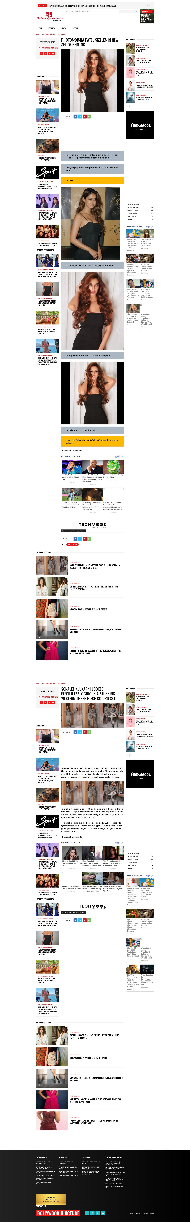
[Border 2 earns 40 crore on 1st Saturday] (47, 146)
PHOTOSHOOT (62, 34)
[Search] (136, 11)
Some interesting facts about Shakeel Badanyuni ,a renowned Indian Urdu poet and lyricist (45, 1177)
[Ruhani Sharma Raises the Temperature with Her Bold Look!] (130, 72)
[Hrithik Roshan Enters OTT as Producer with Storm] (47, 231)
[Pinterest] (85, 116)
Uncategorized (43, 241)
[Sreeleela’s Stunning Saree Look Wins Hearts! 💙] (130, 97)
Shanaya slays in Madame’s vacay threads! (88, 609)
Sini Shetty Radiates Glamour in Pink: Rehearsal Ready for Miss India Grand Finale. (95, 652)
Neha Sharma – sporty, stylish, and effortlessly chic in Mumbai (47, 101)
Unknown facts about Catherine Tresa (43, 1162)
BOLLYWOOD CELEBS (145, 11)
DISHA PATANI (72, 544)
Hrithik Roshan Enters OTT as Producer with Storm (47, 244)
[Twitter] (49, 53)
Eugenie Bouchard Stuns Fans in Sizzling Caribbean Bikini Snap (47, 331)
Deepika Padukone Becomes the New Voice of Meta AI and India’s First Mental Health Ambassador (47, 216)
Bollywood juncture (50, 47)
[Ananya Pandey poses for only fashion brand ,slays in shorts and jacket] (52, 629)
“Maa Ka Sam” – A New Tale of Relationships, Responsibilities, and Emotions (47, 130)
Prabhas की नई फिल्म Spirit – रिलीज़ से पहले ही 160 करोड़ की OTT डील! (47, 186)
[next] (151, 5)
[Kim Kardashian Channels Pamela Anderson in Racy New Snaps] (47, 289)
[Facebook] (41, 53)
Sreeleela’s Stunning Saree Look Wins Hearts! (144, 98)
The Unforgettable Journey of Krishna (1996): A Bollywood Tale (115, 1174)
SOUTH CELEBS (141, 58)
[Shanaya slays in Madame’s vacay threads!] (52, 608)
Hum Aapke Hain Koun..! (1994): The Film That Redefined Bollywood (114, 1163)
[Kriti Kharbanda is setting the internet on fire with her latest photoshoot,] (52, 586)
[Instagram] (45, 53)
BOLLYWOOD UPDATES (45, 182)
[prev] (147, 5)
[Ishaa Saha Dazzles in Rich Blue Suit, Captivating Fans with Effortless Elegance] (47, 260)
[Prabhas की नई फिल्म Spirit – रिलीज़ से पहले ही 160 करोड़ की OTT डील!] (47, 172)
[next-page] (130, 106)
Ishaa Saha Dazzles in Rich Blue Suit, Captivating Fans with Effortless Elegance (47, 274)
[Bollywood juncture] (39, 48)
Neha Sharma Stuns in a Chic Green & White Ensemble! (143, 49)
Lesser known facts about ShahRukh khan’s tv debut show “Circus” (90, 1173)
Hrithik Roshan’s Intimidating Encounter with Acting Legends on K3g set (114, 1169)
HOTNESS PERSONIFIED (45, 270)
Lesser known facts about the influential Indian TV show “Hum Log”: (91, 1167)
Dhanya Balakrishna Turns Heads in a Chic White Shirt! (144, 86)
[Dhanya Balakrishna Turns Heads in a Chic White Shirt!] (130, 85)
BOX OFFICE (42, 155)
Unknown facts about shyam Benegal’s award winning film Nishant (68, 1167)
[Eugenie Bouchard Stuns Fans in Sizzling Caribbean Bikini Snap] (47, 317)
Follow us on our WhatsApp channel (73, 531)
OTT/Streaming (43, 124)
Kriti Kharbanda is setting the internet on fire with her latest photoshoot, (94, 588)
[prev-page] (127, 106)
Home (37, 34)
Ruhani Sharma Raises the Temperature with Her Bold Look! (144, 74)
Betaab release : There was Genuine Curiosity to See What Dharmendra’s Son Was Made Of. (114, 1185)
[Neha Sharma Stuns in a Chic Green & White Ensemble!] (130, 48)
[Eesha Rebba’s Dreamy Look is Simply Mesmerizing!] (130, 60)
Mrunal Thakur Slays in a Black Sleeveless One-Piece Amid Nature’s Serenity (147, 18)
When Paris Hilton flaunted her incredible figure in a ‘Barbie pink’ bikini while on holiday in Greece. (47, 361)
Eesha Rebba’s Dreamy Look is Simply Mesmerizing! (144, 61)
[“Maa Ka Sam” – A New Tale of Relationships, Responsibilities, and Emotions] (47, 115)
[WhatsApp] (89, 116)
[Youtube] (53, 53)
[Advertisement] (102, 18)
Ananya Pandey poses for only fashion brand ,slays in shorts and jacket (96, 630)
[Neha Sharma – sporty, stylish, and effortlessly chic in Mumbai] (47, 87)
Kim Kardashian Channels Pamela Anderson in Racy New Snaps (47, 303)
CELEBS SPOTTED (43, 96)
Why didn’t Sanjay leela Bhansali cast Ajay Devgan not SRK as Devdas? (114, 1180)
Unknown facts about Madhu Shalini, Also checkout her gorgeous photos (45, 1167)
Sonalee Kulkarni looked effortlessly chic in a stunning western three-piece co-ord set (95, 566)
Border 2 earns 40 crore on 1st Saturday (63, 6)
